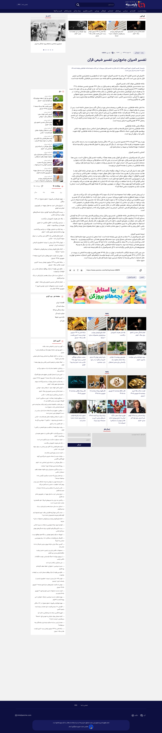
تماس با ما (25, 5)
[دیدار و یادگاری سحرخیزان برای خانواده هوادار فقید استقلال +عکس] (58, 154)
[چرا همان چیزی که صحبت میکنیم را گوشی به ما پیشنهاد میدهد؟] (58, 162)
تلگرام (136, 715)
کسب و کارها (58, 11)
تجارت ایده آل (59, 313)
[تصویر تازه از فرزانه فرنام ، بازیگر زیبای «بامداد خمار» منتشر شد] (77, 406)
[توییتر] (70, 270)
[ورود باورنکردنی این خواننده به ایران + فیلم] (78, 25)
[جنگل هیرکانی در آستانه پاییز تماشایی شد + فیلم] (58, 146)
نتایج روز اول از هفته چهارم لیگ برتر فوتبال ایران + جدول (42, 99)
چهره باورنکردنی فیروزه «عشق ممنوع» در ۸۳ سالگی (48, 603)
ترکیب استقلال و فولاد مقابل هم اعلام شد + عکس (43, 131)
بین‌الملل (118, 11)
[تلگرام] (74, 270)
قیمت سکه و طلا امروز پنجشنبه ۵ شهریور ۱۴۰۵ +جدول (138, 393)
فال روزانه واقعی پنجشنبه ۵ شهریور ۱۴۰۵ (77, 392)
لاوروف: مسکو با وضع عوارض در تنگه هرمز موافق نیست (47, 535)
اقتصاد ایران (60, 302)
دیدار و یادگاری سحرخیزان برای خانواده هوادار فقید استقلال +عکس (43, 155)
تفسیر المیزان (131, 277)
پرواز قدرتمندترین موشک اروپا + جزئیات (51, 466)
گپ (144, 715)
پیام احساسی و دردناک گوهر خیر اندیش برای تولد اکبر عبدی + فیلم (136, 418)
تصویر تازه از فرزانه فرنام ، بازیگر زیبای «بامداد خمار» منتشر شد (78, 418)
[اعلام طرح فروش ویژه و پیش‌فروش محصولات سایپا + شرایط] (116, 25)
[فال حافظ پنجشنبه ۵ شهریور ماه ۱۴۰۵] (116, 382)
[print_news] (81, 270)
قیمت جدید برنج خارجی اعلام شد (53, 453)
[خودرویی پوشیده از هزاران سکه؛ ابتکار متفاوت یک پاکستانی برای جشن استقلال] (116, 348)
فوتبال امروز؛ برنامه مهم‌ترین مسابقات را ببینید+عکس (48, 525)
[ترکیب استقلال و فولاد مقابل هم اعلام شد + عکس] (58, 130)
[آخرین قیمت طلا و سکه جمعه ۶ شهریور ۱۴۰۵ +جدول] (58, 106)
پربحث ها (37, 186)
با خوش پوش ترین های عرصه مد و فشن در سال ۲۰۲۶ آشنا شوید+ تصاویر (47, 45)
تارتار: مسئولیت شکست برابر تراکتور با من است (49, 440)
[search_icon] (78, 5)
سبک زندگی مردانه (58, 310)
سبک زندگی (77, 11)
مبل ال (62, 321)
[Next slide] (63, 30)
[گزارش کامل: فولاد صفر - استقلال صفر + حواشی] (58, 114)
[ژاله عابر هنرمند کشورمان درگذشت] (116, 323)
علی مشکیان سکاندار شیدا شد (54, 563)
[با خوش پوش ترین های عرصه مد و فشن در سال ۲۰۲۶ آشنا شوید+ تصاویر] (48, 30)
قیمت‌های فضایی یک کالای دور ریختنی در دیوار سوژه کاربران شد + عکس (43, 139)
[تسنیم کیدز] (107, 295)
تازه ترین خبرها (59, 317)
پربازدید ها (56, 186)
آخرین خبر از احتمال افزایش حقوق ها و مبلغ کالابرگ (48, 375)
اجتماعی (111, 11)
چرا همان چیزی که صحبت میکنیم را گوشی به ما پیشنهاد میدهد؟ (43, 163)
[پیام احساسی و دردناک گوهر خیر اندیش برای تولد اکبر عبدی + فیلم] (136, 406)
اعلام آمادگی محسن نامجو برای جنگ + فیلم (136, 33)
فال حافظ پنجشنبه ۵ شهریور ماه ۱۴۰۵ (117, 392)
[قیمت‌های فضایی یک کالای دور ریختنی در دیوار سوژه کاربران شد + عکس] (58, 138)
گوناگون (142, 16)
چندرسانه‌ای (68, 11)
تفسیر (142, 277)
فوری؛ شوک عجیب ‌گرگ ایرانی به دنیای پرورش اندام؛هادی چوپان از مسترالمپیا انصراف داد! (117, 419)
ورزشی (97, 11)
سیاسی (125, 11)
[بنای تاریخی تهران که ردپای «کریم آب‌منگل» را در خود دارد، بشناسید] (97, 348)
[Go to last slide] (33, 30)
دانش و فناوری (88, 11)
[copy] (140, 270)
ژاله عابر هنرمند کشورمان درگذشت (118, 333)
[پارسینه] (134, 4)
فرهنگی (103, 11)
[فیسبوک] (77, 270)
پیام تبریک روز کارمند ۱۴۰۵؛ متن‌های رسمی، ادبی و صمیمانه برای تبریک (97, 418)
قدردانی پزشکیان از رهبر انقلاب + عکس (51, 395)
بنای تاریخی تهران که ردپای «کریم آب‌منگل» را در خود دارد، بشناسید (97, 359)
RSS (19, 5)
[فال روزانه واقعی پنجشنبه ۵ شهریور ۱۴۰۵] (77, 382)
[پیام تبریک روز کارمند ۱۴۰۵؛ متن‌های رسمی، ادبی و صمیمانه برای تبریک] (97, 406)
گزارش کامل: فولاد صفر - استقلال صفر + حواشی (44, 115)
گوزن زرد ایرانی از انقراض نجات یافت (52, 346)
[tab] (52, 49)
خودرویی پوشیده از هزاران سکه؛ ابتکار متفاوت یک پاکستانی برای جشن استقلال (117, 359)
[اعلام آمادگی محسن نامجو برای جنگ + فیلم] (136, 25)
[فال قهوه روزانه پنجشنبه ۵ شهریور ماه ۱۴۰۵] (97, 382)
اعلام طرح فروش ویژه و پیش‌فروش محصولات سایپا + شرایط (117, 34)
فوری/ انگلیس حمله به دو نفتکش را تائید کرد (50, 613)
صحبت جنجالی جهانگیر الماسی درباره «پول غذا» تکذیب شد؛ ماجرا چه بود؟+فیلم (78, 361)
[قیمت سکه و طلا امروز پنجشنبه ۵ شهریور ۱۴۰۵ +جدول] (136, 382)
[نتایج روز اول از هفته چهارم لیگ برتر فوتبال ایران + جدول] (58, 98)
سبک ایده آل (60, 306)
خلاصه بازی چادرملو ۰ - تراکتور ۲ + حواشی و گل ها (48, 420)
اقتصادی (133, 11)
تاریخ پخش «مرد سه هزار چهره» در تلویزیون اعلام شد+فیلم (42, 171)
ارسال (79, 445)
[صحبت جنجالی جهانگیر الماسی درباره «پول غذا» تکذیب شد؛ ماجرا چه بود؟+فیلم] (77, 348)
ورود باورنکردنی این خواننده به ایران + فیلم (78, 33)
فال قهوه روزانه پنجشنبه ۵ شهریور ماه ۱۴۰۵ (97, 392)
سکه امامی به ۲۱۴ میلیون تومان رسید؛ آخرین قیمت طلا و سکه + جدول (97, 34)
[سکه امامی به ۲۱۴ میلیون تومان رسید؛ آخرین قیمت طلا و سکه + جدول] (97, 25)
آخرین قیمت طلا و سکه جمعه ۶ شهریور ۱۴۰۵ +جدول (43, 107)
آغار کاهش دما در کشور (56, 424)
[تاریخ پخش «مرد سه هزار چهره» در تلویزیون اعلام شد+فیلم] (58, 170)
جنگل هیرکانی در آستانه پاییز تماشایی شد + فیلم (43, 147)
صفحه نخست (142, 11)
